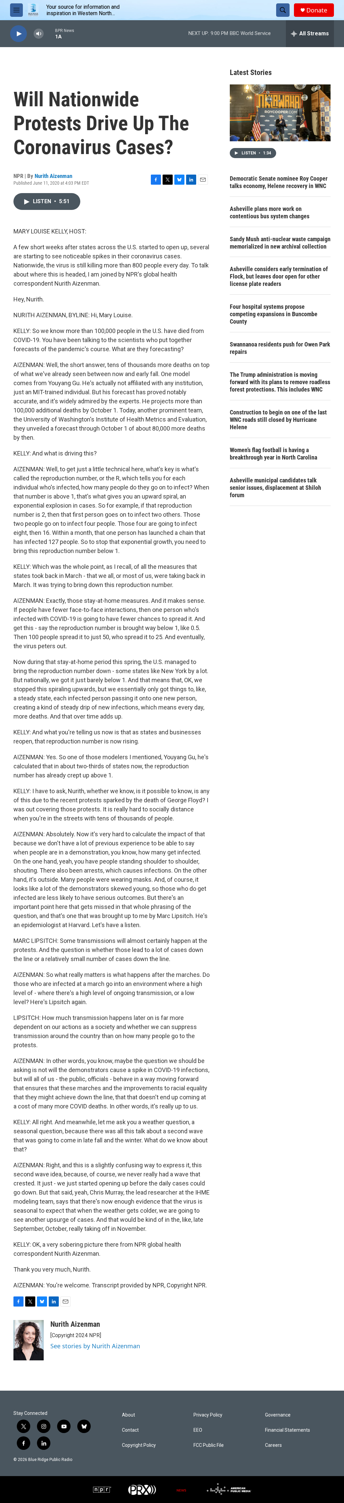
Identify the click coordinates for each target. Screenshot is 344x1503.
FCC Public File (209, 1445)
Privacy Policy (208, 1415)
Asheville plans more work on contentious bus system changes (269, 212)
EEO (198, 1430)
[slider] (49, 33)
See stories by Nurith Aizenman (95, 1346)
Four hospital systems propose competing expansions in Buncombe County (273, 314)
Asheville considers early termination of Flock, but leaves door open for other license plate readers (279, 276)
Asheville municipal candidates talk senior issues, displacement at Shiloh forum (275, 488)
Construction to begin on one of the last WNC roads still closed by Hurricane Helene (278, 420)
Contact (130, 1430)
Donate (316, 10)
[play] (18, 34)
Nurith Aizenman (53, 176)
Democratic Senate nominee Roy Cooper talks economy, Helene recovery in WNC (279, 182)
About (128, 1415)
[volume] (38, 33)
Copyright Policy (139, 1445)
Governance (278, 1415)
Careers (273, 1445)
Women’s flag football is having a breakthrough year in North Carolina (273, 453)
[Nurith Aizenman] (28, 1340)
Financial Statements (287, 1430)
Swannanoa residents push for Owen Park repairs (280, 348)
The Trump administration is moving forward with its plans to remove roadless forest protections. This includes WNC (280, 382)
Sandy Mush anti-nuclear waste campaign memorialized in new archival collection (280, 242)
